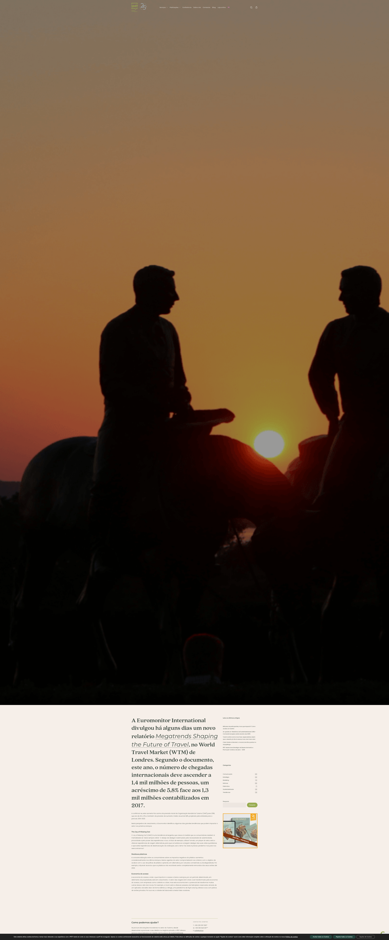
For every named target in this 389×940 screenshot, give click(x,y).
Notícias (225, 783)
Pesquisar (226, 801)
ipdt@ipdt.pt (198, 931)
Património (226, 786)
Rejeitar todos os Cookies (344, 937)
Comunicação (227, 774)
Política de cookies (291, 937)
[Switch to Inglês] (229, 7)
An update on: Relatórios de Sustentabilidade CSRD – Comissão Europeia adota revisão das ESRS (239, 733)
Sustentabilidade (228, 789)
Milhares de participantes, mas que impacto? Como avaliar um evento (239, 728)
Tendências (158, 399)
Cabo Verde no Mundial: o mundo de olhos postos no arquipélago (239, 743)
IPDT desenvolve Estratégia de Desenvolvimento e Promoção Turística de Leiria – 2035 (238, 749)
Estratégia (226, 777)
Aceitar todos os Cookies (321, 937)
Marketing (226, 780)
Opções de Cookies (365, 937)
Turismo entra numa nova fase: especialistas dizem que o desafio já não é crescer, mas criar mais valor (239, 738)
